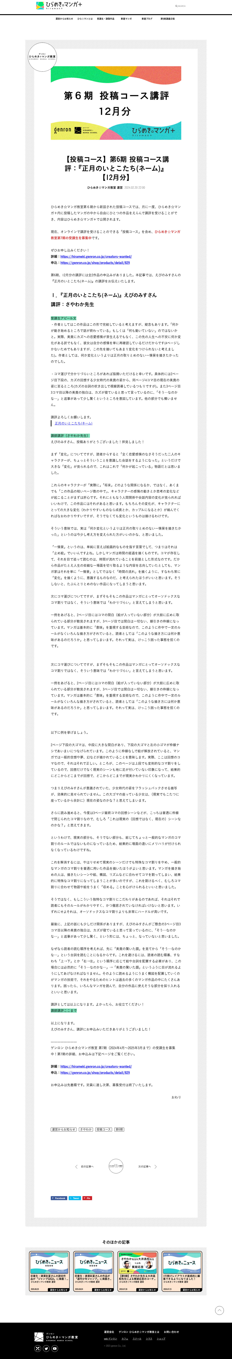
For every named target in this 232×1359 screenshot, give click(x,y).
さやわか (86, 1129)
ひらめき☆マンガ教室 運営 (105, 187)
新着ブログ (147, 18)
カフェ (125, 1338)
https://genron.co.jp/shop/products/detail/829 (95, 262)
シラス (149, 1338)
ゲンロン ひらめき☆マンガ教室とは (139, 1332)
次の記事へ (144, 1166)
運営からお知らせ (64, 18)
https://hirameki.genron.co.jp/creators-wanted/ (96, 256)
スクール (137, 1338)
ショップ (161, 1338)
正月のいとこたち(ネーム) (73, 423)
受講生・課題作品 (105, 18)
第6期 (119, 1129)
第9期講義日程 (168, 18)
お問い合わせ (171, 1332)
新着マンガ (126, 18)
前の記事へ (87, 1166)
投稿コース (104, 1129)
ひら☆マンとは (85, 18)
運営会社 (109, 1332)
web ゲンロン (110, 1338)
